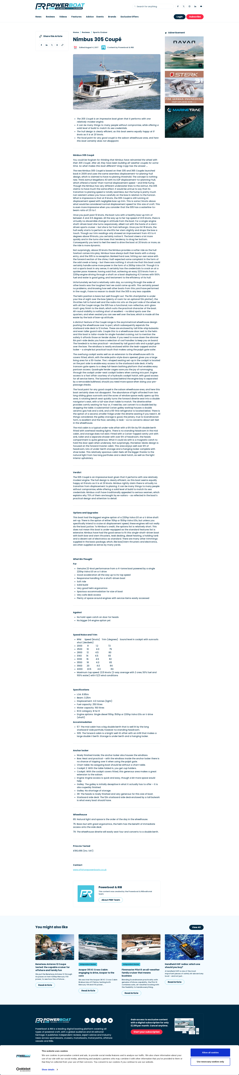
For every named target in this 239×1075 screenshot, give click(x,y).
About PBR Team (111, 899)
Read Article (45, 985)
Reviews (86, 32)
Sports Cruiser (100, 32)
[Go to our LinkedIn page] (195, 6)
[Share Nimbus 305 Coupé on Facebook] (41, 45)
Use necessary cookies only (210, 1061)
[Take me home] (60, 6)
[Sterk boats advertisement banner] (184, 87)
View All (196, 927)
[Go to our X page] (183, 6)
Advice (90, 16)
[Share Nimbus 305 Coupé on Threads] (57, 45)
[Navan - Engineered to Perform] (184, 52)
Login (180, 16)
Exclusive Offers (130, 16)
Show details (48, 1069)
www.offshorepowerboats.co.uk (89, 869)
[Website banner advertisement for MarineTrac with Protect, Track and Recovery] (184, 122)
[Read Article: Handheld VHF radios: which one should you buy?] (184, 947)
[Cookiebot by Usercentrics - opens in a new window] (23, 1070)
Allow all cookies (210, 1052)
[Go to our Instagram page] (189, 6)
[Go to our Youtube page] (201, 6)
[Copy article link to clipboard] (62, 45)
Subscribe (195, 16)
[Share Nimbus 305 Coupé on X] (51, 45)
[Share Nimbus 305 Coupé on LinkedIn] (46, 45)
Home (76, 32)
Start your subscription (147, 1031)
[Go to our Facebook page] (177, 6)
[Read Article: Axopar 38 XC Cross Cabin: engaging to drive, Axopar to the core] (98, 947)
